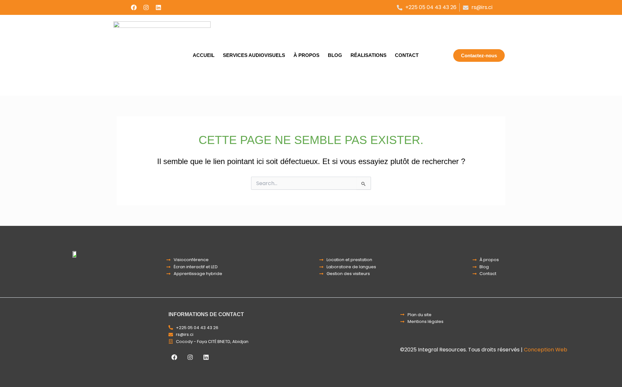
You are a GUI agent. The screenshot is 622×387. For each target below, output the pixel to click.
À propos (306, 55)
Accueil (203, 55)
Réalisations (368, 55)
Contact (407, 55)
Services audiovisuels (254, 55)
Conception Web (545, 349)
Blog (335, 55)
